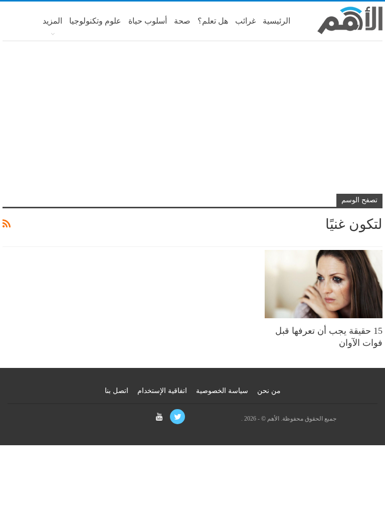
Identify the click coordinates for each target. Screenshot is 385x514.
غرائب (245, 21)
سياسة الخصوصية (222, 391)
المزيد (52, 21)
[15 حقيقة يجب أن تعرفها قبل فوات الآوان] (323, 284)
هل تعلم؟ (213, 21)
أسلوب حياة (147, 21)
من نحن (269, 391)
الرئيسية (276, 21)
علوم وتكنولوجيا (95, 21)
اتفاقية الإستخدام (162, 391)
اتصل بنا (116, 391)
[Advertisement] (192, 121)
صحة (182, 21)
